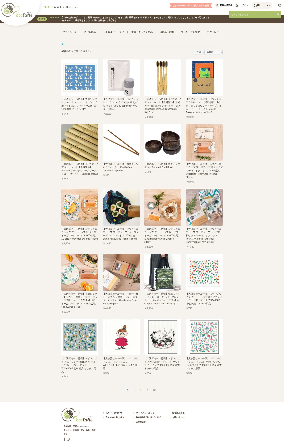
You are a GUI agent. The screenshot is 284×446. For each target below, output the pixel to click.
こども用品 (90, 32)
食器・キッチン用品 (142, 32)
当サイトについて (114, 413)
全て (63, 43)
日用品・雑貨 (167, 32)
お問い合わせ (178, 417)
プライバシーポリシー (146, 413)
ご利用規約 (141, 422)
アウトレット (214, 32)
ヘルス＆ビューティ (113, 32)
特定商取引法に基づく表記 (148, 417)
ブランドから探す (190, 32)
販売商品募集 (178, 413)
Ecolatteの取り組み (115, 417)
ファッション (70, 32)
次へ (155, 390)
